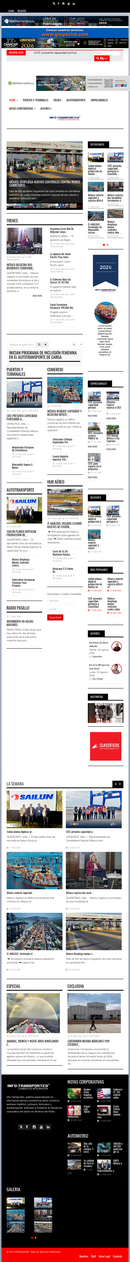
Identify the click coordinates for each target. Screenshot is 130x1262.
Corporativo (97, 657)
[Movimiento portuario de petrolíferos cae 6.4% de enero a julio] (72, 931)
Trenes (57, 100)
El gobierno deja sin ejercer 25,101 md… (60, 281)
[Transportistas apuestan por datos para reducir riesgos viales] (12, 870)
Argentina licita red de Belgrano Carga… (62, 230)
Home (12, 100)
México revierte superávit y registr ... (93, 544)
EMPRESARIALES (99, 100)
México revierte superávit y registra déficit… (64, 413)
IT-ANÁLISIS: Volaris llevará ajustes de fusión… (64, 525)
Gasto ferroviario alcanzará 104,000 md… (62, 306)
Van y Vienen (97, 679)
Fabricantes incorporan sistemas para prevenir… (23, 583)
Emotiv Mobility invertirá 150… (60, 458)
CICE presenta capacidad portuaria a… (22, 418)
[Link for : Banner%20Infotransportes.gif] (65, 33)
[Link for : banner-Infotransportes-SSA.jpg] (65, 21)
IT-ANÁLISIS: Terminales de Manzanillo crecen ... (95, 228)
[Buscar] (39, 344)
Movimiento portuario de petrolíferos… (23, 449)
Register (22, 11)
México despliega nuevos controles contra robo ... (114, 227)
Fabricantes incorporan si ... (20, 832)
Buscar (103, 58)
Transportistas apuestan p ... (21, 893)
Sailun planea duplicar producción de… (21, 533)
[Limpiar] (45, 344)
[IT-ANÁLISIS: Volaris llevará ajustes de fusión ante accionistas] (72, 870)
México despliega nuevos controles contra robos (113, 604)
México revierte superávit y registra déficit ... (96, 199)
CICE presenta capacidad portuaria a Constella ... (114, 170)
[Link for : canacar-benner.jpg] (65, 43)
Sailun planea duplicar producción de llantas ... (95, 170)
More (80, 206)
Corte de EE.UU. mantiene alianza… (62, 553)
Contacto (117, 1256)
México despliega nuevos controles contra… (20, 562)
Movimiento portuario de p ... (80, 954)
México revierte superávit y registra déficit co (115, 583)
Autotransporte (76, 100)
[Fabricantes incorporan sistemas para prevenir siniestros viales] (12, 809)
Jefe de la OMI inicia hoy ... (79, 832)
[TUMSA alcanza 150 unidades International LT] (12, 931)
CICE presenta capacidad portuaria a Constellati (95, 602)
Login (11, 11)
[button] (104, 245)
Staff (93, 1256)
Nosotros (83, 1256)
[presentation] (115, 784)
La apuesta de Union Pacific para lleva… (60, 256)
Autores (45, 108)
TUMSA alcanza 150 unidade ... (22, 954)
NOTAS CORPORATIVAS (21, 108)
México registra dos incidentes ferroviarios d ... (115, 198)
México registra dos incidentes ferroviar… (20, 267)
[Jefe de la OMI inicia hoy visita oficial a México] (72, 809)
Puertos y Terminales (35, 100)
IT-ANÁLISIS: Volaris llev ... (79, 893)
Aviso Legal (104, 1256)
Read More (92, 416)
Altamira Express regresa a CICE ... (114, 406)
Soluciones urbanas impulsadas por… (62, 441)
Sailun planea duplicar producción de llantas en (95, 583)
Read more (37, 296)
